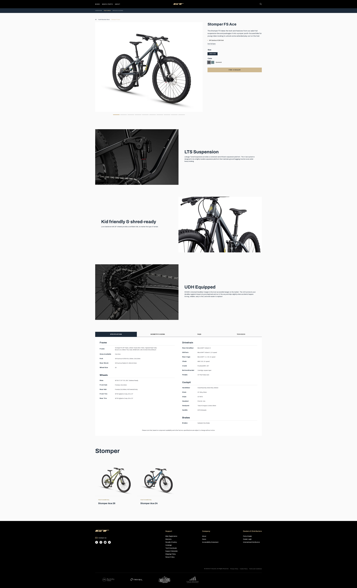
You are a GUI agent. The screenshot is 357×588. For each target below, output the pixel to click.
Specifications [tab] (116, 334)
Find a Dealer (247, 536)
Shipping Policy (170, 554)
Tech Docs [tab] (241, 334)
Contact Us (102, 538)
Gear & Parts (107, 4)
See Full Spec (212, 43)
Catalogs (168, 545)
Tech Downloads (171, 548)
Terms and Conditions (255, 568)
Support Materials (171, 551)
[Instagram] (100, 542)
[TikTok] (109, 542)
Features (107, 10)
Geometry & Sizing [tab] (157, 334)
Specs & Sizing (118, 10)
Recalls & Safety (171, 542)
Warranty (168, 539)
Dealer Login (247, 539)
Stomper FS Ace (115, 19)
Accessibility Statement (210, 542)
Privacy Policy (234, 568)
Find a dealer (235, 70)
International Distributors (251, 542)
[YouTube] (105, 542)
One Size (212, 53)
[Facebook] (96, 542)
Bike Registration (171, 536)
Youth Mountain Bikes (104, 19)
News (204, 539)
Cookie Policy (244, 568)
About (117, 4)
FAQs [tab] (199, 334)
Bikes (97, 4)
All (96, 19)
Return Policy (170, 557)
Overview (98, 10)
